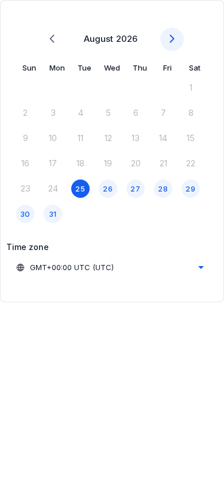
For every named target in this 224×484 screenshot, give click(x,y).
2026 (126, 38)
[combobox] (109, 267)
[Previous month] (52, 39)
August (98, 38)
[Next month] (172, 39)
